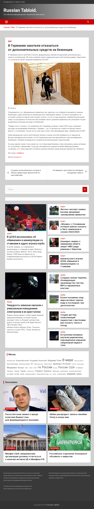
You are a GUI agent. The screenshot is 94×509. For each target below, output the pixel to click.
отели (22, 374)
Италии (74, 364)
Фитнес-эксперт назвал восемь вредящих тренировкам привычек (73, 212)
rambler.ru (20, 153)
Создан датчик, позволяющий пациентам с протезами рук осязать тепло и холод (73, 320)
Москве (21, 368)
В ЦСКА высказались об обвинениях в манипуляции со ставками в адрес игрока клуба (25, 240)
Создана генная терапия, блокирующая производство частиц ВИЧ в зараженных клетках (73, 283)
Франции (56, 371)
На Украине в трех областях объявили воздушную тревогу (68, 171)
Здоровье (57, 364)
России (47, 367)
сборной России (43, 374)
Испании (67, 364)
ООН (35, 368)
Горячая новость (79, 360)
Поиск (85, 189)
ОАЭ (31, 368)
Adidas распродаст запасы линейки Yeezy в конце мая (68, 415)
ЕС (20, 157)
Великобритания (22, 360)
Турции (16, 371)
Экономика (11, 382)
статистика (61, 374)
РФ (39, 367)
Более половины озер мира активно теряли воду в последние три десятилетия (72, 301)
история (10, 374)
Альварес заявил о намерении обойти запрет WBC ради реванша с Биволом (70, 245)
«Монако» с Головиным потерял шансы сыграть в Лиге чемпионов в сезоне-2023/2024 (73, 228)
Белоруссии (11, 360)
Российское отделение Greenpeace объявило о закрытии (68, 455)
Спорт (9, 234)
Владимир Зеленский (38, 361)
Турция (23, 371)
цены (79, 374)
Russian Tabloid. (20, 10)
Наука (9, 302)
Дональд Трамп (24, 364)
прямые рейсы (30, 374)
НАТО (26, 368)
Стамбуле (79, 368)
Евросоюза (48, 364)
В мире (16, 157)
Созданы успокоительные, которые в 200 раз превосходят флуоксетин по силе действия (26, 172)
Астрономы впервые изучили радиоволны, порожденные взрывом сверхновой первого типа (73, 340)
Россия (63, 367)
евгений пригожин (75, 371)
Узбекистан (30, 371)
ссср (54, 374)
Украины (48, 371)
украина (71, 374)
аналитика (64, 371)
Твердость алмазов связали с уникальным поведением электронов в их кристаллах (25, 308)
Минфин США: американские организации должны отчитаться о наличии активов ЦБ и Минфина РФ (24, 456)
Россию (55, 368)
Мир (10, 41)
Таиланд (10, 371)
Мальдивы (80, 364)
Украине (39, 371)
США (72, 367)
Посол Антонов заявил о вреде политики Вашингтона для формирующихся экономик (22, 417)
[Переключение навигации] (6, 22)
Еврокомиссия (38, 364)
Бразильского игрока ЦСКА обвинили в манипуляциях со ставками (71, 262)
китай (16, 374)
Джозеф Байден (12, 364)
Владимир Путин (54, 360)
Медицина (12, 367)
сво (51, 374)
